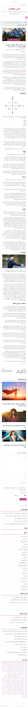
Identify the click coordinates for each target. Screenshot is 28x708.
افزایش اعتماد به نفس (22, 667)
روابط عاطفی (24, 683)
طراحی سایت (25, 573)
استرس (16, 222)
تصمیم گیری (25, 552)
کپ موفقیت (9, 39)
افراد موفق (4, 663)
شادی (13, 49)
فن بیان (26, 576)
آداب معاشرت (24, 536)
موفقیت (21, 51)
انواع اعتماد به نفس (13, 670)
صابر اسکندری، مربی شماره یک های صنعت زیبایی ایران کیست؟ (16, 516)
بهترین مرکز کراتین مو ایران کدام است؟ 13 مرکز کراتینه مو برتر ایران (15, 513)
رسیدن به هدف (4, 680)
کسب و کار (25, 578)
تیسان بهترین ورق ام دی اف (22, 655)
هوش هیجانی (25, 586)
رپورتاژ (20, 683)
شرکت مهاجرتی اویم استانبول (16, 599)
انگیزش (7, 670)
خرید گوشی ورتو (24, 649)
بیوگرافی (16, 676)
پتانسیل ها (24, 693)
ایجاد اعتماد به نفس (11, 673)
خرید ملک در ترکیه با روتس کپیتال (21, 644)
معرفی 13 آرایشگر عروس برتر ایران (20, 521)
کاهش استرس (19, 693)
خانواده (14, 63)
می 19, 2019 (22, 423)
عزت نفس (13, 686)
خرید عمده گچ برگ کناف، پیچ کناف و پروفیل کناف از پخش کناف (16, 524)
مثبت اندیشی (8, 22)
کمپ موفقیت (14, 9)
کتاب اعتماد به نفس (12, 693)
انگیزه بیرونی (24, 673)
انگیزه (26, 544)
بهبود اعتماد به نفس (23, 676)
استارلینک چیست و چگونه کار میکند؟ (20, 518)
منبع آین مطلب (23, 364)
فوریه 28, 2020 (21, 402)
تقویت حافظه (25, 555)
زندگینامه (24, 686)
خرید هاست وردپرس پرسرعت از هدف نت (16, 602)
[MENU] (26, 18)
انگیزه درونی (18, 673)
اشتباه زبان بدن (16, 663)
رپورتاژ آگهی (25, 560)
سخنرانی (20, 686)
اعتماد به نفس (24, 541)
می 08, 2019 (22, 443)
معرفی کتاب (15, 689)
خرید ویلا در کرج (24, 647)
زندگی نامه (6, 683)
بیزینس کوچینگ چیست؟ (17, 597)
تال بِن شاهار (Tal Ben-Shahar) (18, 78)
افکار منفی (19, 670)
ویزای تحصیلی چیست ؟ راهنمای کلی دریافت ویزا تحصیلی (17, 652)
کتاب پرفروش (5, 693)
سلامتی (26, 570)
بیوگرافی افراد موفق (23, 549)
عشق (9, 686)
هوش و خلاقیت (24, 589)
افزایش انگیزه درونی (5, 667)
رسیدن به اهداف (19, 680)
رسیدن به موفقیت (11, 680)
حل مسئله (24, 680)
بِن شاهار (15, 49)
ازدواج (25, 663)
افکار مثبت (24, 670)
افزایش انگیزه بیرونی (13, 667)
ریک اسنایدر (15, 683)
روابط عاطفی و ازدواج (23, 565)
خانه (24, 22)
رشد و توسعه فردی (17, 22)
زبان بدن (25, 568)
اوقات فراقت (25, 547)
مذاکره (26, 584)
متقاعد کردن (5, 686)
